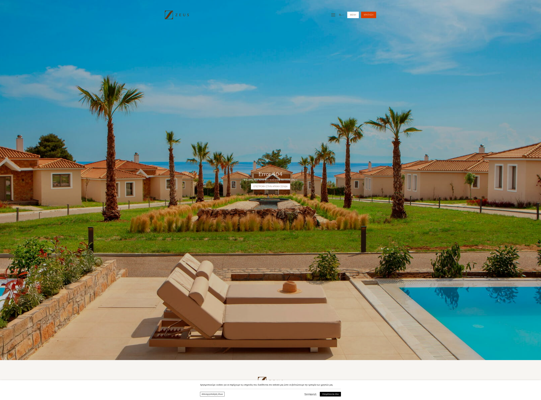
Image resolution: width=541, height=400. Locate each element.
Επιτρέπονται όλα (330, 394)
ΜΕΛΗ (353, 14)
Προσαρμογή (310, 394)
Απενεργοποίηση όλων (212, 394)
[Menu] (333, 15)
